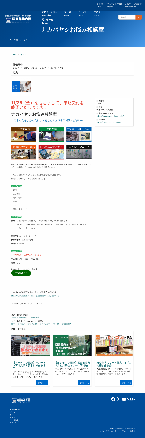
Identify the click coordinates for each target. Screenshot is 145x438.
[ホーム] (19, 19)
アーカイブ (14, 422)
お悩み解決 (34, 317)
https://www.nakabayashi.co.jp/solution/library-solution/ (35, 296)
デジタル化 (32, 324)
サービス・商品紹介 (19, 317)
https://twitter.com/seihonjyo (109, 122)
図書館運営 (66, 324)
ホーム (14, 54)
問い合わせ (47, 21)
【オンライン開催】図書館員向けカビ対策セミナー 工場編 (72, 364)
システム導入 (45, 324)
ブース (67, 13)
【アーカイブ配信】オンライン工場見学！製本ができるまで (29, 365)
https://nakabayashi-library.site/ (110, 116)
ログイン (100, 5)
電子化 (56, 324)
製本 (13, 324)
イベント (82, 13)
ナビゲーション (50, 13)
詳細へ (41, 383)
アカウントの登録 (114, 5)
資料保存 (21, 324)
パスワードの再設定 (133, 5)
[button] (21, 86)
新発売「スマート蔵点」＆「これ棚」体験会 (114, 364)
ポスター (98, 13)
